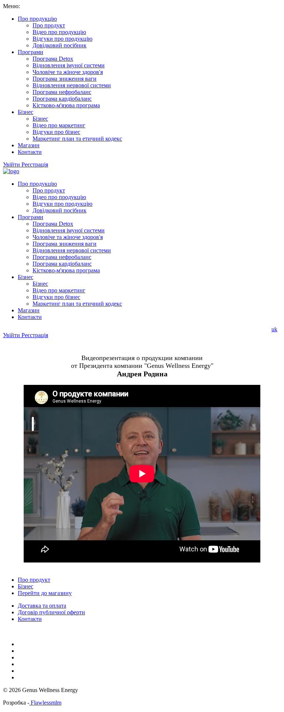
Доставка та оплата (42, 605)
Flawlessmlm (45, 702)
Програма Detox (53, 59)
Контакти (30, 152)
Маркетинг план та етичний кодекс (77, 138)
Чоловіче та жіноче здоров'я (68, 72)
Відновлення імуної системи (69, 65)
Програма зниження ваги (65, 78)
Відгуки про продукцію (62, 39)
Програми (30, 52)
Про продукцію (37, 19)
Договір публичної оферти (51, 612)
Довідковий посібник (60, 45)
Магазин (29, 145)
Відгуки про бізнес (56, 132)
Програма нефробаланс (62, 92)
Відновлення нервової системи (72, 85)
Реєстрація (34, 164)
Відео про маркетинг (59, 125)
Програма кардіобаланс (62, 98)
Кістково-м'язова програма (66, 105)
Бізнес (25, 112)
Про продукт (49, 25)
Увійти (12, 164)
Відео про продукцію (59, 32)
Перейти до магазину (45, 593)
